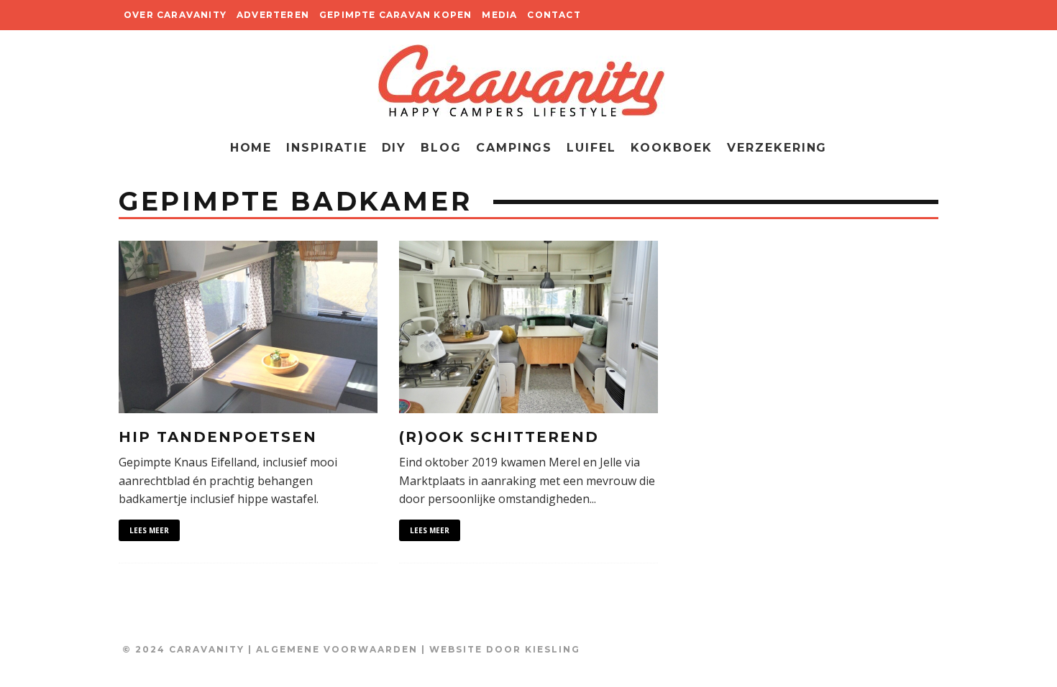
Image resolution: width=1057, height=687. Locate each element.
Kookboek (672, 148)
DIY (394, 148)
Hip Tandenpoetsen (218, 437)
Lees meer (149, 530)
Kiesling (552, 649)
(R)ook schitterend (499, 437)
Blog (441, 148)
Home (251, 148)
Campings (514, 148)
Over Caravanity (175, 14)
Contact (553, 14)
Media (499, 14)
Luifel (591, 148)
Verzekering (777, 148)
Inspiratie (326, 148)
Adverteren (273, 14)
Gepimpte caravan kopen (395, 14)
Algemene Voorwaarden (337, 649)
